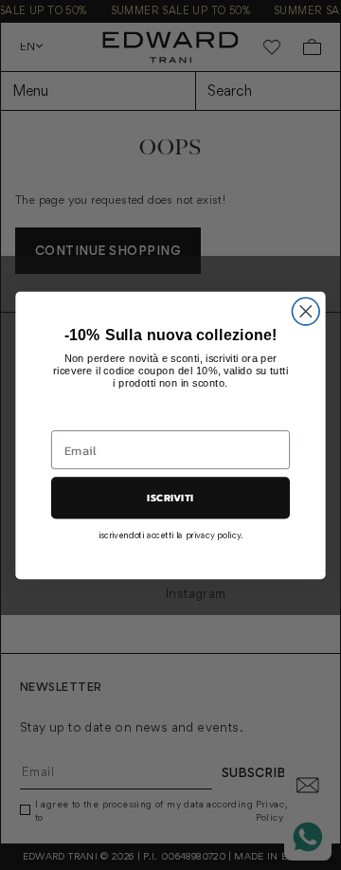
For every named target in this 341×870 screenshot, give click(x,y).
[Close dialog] (305, 311)
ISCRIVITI (170, 497)
